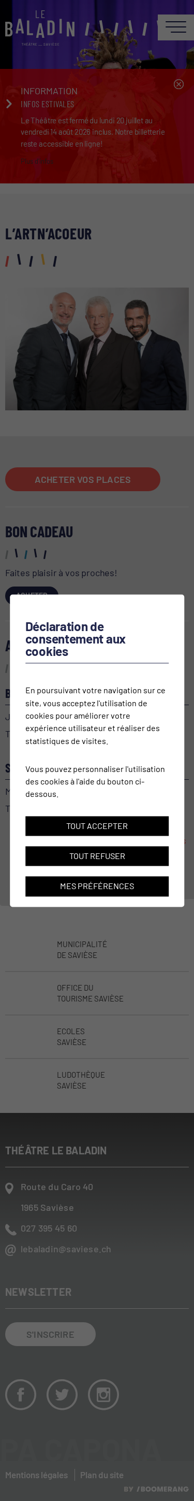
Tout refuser (97, 856)
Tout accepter (97, 826)
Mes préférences (97, 886)
